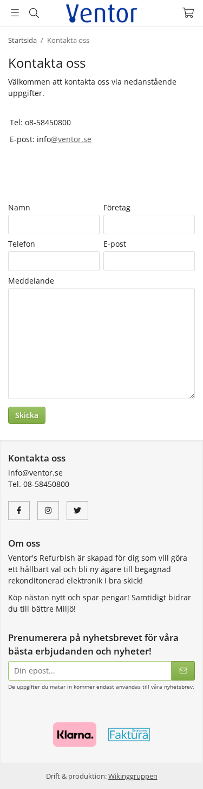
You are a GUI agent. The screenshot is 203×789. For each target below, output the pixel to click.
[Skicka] (183, 671)
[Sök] (33, 13)
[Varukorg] (188, 12)
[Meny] (14, 12)
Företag (116, 207)
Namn (19, 207)
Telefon (21, 244)
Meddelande (31, 280)
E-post (114, 244)
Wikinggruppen (133, 776)
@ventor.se (71, 139)
